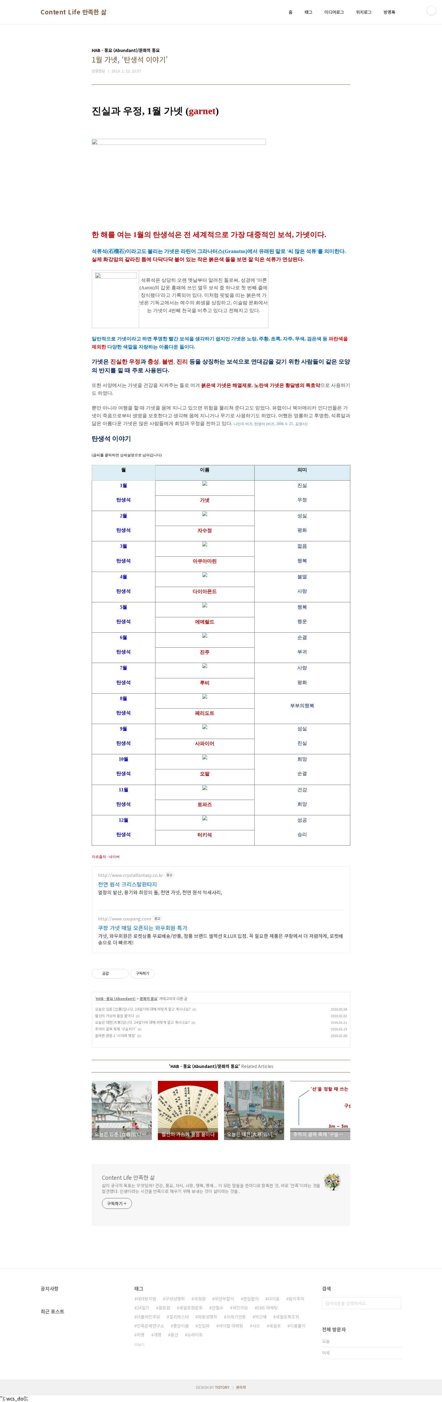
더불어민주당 (148, 1317)
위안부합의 (224, 1299)
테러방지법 (146, 1299)
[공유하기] (114, 973)
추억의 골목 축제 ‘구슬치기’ (115, 1028)
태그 (308, 12)
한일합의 (251, 1299)
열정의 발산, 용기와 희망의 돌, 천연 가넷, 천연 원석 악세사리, (160, 892)
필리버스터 (179, 1317)
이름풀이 (297, 1326)
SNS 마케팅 (267, 1308)
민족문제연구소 (150, 1326)
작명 (141, 1335)
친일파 (204, 1326)
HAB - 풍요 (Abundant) (116, 998)
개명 (157, 1335)
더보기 (139, 1344)
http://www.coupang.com (124, 918)
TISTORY (222, 1387)
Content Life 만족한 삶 (73, 12)
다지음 (274, 1299)
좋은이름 (181, 1326)
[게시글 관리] (122, 973)
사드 (256, 1326)
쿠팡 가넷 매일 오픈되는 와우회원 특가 (142, 927)
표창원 (164, 1308)
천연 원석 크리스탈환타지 (127, 884)
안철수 (217, 1308)
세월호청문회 (191, 1308)
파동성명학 (207, 1317)
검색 (395, 1303)
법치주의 (296, 1299)
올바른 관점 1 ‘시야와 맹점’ (115, 1035)
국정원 (200, 1299)
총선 (174, 1335)
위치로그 (364, 12)
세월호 (275, 1326)
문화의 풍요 (148, 998)
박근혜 (261, 1317)
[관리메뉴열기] (431, 10)
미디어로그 (334, 12)
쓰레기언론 (236, 1317)
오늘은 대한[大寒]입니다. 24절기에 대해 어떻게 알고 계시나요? (142, 1022)
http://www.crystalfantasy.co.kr (130, 875)
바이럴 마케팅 (231, 1326)
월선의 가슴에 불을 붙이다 (114, 1015)
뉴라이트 (195, 1335)
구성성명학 (175, 1299)
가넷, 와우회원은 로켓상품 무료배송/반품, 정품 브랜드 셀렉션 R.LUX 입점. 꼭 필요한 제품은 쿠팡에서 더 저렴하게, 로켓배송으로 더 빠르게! (220, 939)
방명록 (389, 12)
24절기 (143, 1308)
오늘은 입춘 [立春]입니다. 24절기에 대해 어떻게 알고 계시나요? (143, 1008)
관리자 (241, 1387)
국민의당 (240, 1308)
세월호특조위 (287, 1317)
